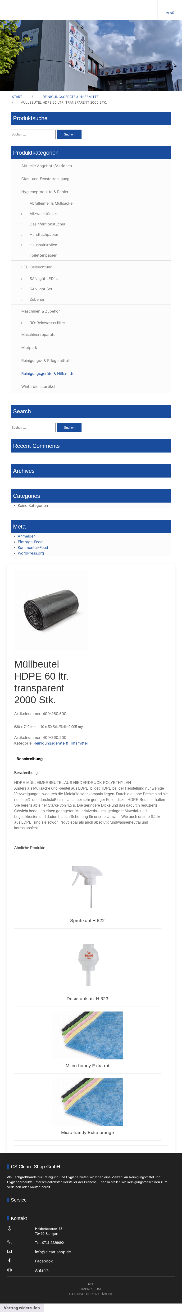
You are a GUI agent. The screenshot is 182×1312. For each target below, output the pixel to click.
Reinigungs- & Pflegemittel (45, 360)
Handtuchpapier (44, 234)
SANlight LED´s (44, 278)
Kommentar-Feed (33, 547)
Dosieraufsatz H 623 (87, 998)
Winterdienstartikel (38, 386)
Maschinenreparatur (39, 334)
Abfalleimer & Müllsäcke (51, 203)
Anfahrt (42, 1270)
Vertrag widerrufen (22, 1307)
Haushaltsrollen (43, 244)
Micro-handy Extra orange (87, 1132)
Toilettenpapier (43, 255)
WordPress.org (31, 553)
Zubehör (37, 299)
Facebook (44, 1261)
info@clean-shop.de (53, 1251)
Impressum (91, 1289)
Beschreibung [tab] (30, 758)
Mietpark (29, 347)
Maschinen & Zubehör (40, 311)
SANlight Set (41, 289)
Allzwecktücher (43, 213)
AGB (91, 1284)
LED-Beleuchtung (36, 267)
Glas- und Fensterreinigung (45, 178)
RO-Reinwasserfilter (47, 322)
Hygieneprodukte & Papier (44, 191)
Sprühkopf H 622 (87, 920)
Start (17, 97)
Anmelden (27, 536)
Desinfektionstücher (47, 224)
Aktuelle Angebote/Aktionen (46, 165)
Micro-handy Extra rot (87, 1065)
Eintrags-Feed (30, 541)
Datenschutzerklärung (91, 1294)
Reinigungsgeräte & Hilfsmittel (71, 97)
